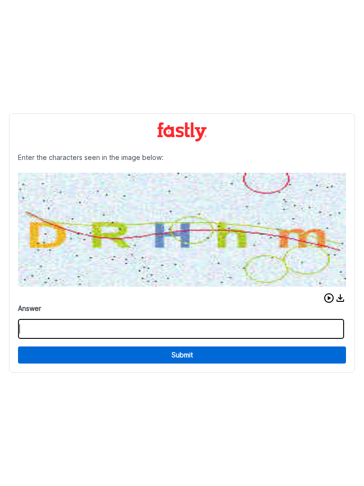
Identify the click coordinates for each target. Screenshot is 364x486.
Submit (182, 355)
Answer (29, 308)
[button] (329, 298)
